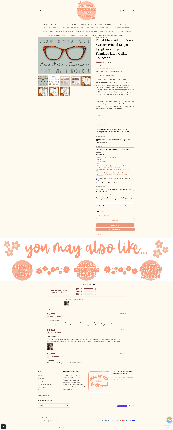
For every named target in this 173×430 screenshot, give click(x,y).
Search (40, 375)
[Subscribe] (68, 405)
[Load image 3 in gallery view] (65, 81)
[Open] (3, 426)
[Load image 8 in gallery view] (65, 91)
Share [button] (99, 234)
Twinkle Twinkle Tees (48, 427)
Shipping (98, 68)
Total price (100, 216)
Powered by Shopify (59, 427)
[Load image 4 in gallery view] (76, 81)
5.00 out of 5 (62, 290)
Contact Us (41, 390)
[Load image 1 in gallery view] (43, 81)
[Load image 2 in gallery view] (54, 81)
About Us (41, 378)
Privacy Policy (42, 392)
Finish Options (42, 387)
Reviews (40, 381)
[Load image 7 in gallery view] (54, 91)
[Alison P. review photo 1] (50, 346)
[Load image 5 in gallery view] (86, 81)
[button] (40, 11)
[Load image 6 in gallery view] (43, 91)
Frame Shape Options (45, 384)
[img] (51, 314)
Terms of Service (43, 395)
